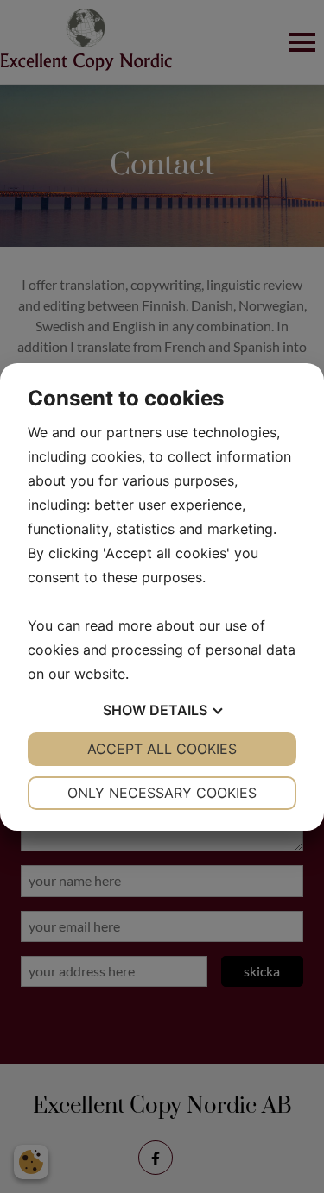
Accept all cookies (162, 748)
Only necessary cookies (162, 792)
